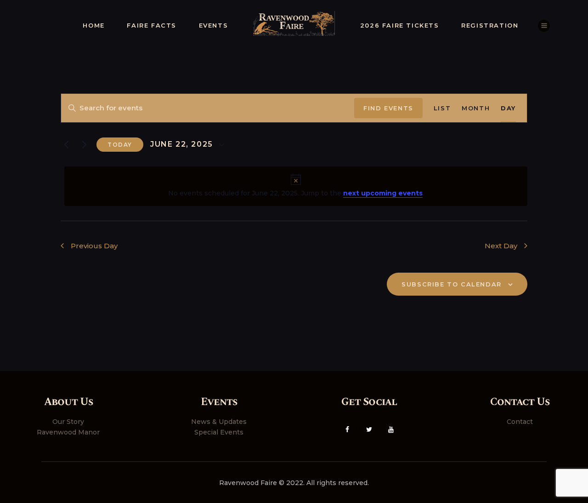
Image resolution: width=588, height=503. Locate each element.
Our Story (68, 421)
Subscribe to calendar (451, 284)
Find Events (388, 108)
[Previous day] (66, 144)
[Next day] (84, 144)
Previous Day (94, 245)
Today (119, 144)
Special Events (218, 432)
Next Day (501, 245)
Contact (520, 421)
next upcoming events (383, 193)
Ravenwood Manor (68, 432)
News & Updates (219, 421)
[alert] (295, 186)
